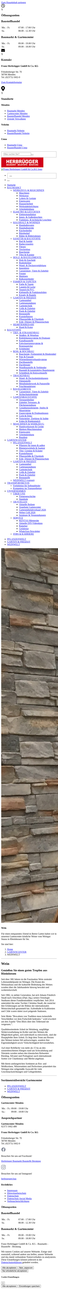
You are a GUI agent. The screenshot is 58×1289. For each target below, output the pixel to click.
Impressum (12, 1190)
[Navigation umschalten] (8, 180)
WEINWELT (13, 544)
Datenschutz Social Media (19, 1198)
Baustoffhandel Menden (18, 116)
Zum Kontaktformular (11, 82)
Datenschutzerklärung (11, 1262)
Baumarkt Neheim (15, 130)
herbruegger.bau (8, 1178)
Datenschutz (13, 1196)
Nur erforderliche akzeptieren (14, 1271)
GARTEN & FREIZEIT (18, 541)
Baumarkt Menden (16, 110)
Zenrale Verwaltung (16, 119)
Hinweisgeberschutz (16, 1193)
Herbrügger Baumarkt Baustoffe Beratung (21, 1161)
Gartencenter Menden (17, 113)
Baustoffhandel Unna (17, 147)
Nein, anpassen (26, 1268)
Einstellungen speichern (29, 1286)
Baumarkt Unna (14, 145)
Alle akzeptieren (9, 1268)
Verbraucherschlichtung (18, 1201)
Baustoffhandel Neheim (18, 133)
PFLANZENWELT (16, 539)
